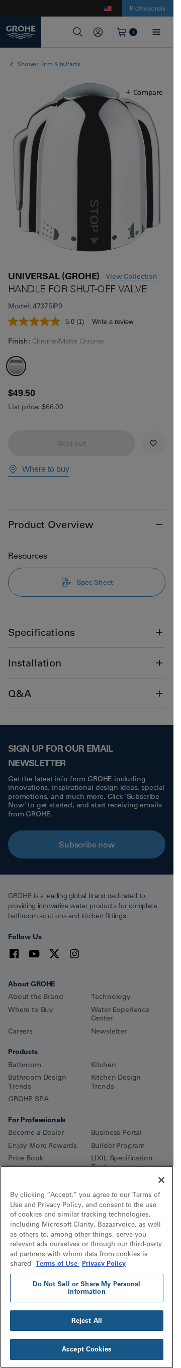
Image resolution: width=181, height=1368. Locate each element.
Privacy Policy (104, 1263)
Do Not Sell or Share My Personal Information (86, 1288)
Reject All (86, 1320)
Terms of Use (57, 1263)
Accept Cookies (87, 1349)
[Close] (161, 1180)
